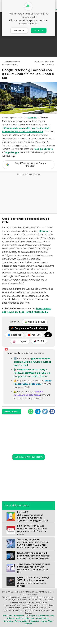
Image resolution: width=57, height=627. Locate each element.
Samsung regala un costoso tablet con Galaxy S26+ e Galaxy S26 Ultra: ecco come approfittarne (32, 543)
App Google (12, 152)
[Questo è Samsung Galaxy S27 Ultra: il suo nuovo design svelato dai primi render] (11, 581)
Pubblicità (34, 621)
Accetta (38, 30)
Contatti (28, 624)
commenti (49, 65)
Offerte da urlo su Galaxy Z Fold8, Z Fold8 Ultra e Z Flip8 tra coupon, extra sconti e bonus (32, 373)
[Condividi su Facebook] (52, 411)
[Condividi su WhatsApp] (30, 411)
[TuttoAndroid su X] (48, 334)
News (14, 65)
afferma (43, 231)
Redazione (8, 616)
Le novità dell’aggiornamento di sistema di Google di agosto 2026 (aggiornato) (32, 516)
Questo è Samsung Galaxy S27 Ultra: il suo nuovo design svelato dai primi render (33, 581)
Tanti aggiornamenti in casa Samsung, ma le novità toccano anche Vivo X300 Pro (33, 568)
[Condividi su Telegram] (38, 411)
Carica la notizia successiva (28, 457)
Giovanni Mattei (12, 62)
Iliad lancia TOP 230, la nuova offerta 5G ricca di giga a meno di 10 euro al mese (32, 529)
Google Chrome (43, 149)
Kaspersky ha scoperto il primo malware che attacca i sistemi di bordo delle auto (33, 556)
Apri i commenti (11, 411)
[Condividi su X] (45, 411)
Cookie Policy (42, 618)
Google (8, 65)
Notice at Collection (25, 618)
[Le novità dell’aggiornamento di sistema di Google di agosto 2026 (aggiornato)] (11, 516)
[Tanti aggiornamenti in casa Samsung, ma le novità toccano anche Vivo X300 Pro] (11, 568)
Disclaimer (19, 616)
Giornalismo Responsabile (15, 621)
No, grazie (19, 30)
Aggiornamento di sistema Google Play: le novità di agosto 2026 (32, 361)
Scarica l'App (46, 621)
